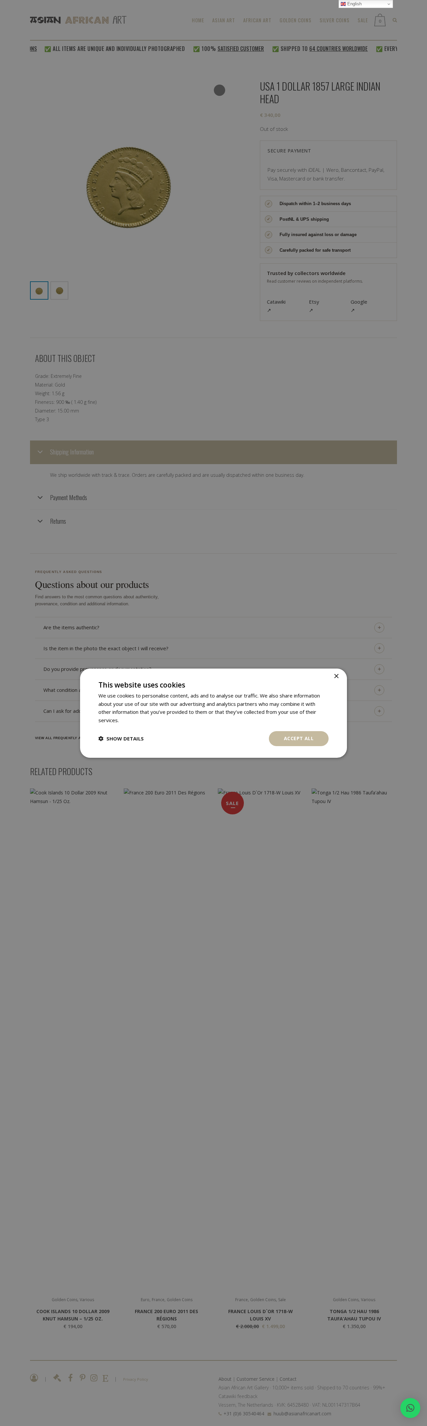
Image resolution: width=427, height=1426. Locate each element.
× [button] (336, 676)
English (354, 3)
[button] (410, 1408)
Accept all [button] (299, 738)
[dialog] (213, 712)
